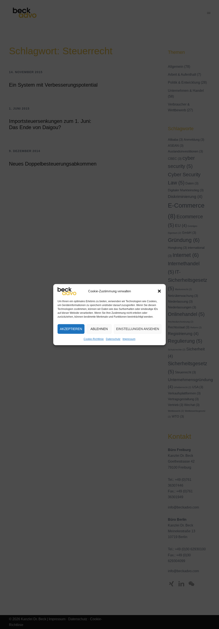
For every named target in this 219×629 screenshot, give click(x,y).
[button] (159, 291)
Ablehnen (99, 329)
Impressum (129, 339)
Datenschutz (113, 339)
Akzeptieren (71, 329)
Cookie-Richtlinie (94, 339)
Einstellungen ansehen (137, 329)
